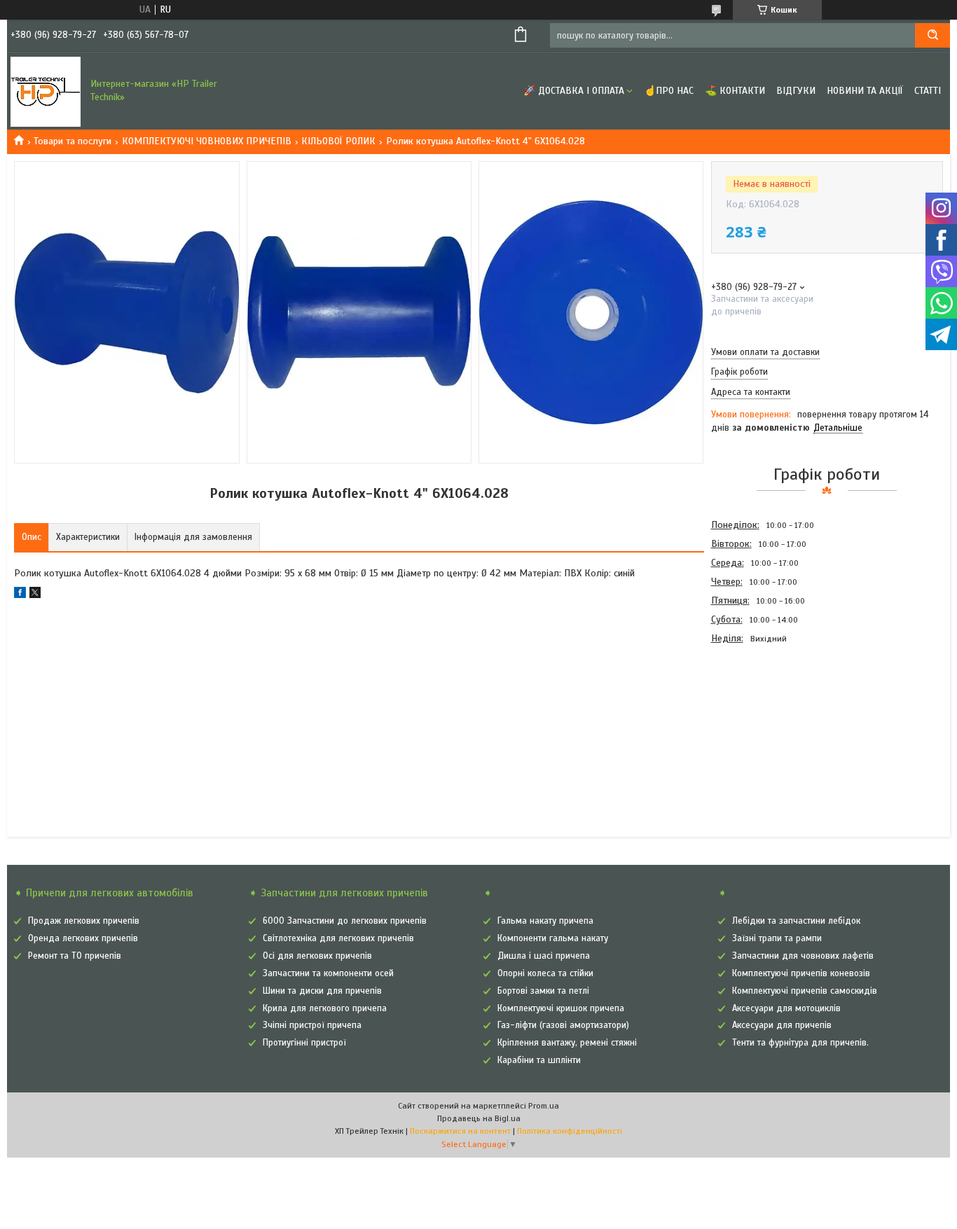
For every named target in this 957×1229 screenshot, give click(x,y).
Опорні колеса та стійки (545, 973)
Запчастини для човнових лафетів (803, 955)
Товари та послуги (72, 141)
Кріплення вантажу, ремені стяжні (567, 1042)
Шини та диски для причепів (322, 991)
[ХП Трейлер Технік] (46, 91)
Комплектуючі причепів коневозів (801, 973)
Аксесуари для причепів (782, 1025)
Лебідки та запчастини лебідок (796, 920)
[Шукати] (932, 35)
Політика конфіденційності (569, 1131)
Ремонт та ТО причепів (74, 955)
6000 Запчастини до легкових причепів (345, 920)
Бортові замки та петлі (543, 991)
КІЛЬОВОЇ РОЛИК (338, 141)
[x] (35, 595)
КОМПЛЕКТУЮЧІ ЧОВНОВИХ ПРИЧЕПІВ (206, 141)
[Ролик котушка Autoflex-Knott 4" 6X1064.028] (761, 723)
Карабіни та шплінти (539, 1060)
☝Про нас (669, 91)
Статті (927, 91)
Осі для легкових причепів (317, 955)
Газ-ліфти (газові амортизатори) (563, 1025)
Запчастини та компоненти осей (328, 973)
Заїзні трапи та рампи (777, 938)
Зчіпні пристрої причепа (312, 1025)
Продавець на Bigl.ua (479, 1118)
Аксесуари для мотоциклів (786, 1008)
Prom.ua (543, 1106)
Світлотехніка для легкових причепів (338, 938)
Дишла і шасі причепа (543, 955)
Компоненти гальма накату (552, 938)
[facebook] (20, 595)
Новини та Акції (865, 91)
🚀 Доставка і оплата (573, 91)
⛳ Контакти (735, 91)
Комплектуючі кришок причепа (560, 1008)
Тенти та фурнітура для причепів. (800, 1042)
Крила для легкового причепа (325, 1008)
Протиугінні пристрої (304, 1042)
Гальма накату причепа (545, 920)
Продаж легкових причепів (83, 920)
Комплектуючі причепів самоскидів (804, 991)
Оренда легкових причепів (83, 938)
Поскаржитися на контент (460, 1131)
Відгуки (795, 91)
